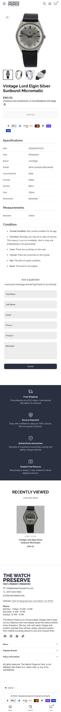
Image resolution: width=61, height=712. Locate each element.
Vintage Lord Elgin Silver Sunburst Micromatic (30, 541)
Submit (30, 366)
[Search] (44, 4)
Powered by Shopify (41, 696)
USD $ (10, 688)
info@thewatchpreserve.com (20, 588)
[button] (44, 4)
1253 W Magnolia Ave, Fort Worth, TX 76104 (32, 601)
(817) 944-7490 (14, 592)
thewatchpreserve (25, 696)
